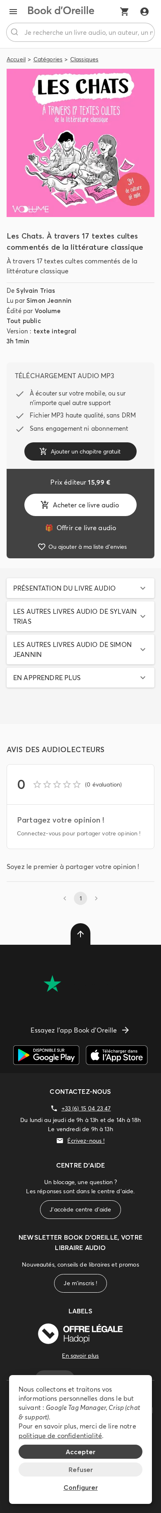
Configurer (81, 1487)
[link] (80, 528)
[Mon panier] (125, 12)
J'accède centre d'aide (80, 1209)
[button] (80, 588)
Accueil (16, 59)
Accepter (80, 1452)
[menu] (13, 12)
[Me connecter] (144, 12)
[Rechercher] (15, 32)
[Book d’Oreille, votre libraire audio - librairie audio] (61, 11)
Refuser (81, 1469)
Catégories (48, 59)
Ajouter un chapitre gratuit (86, 451)
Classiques (84, 59)
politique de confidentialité (60, 1435)
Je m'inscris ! (80, 1283)
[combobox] (80, 32)
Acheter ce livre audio (86, 505)
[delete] (80, 934)
